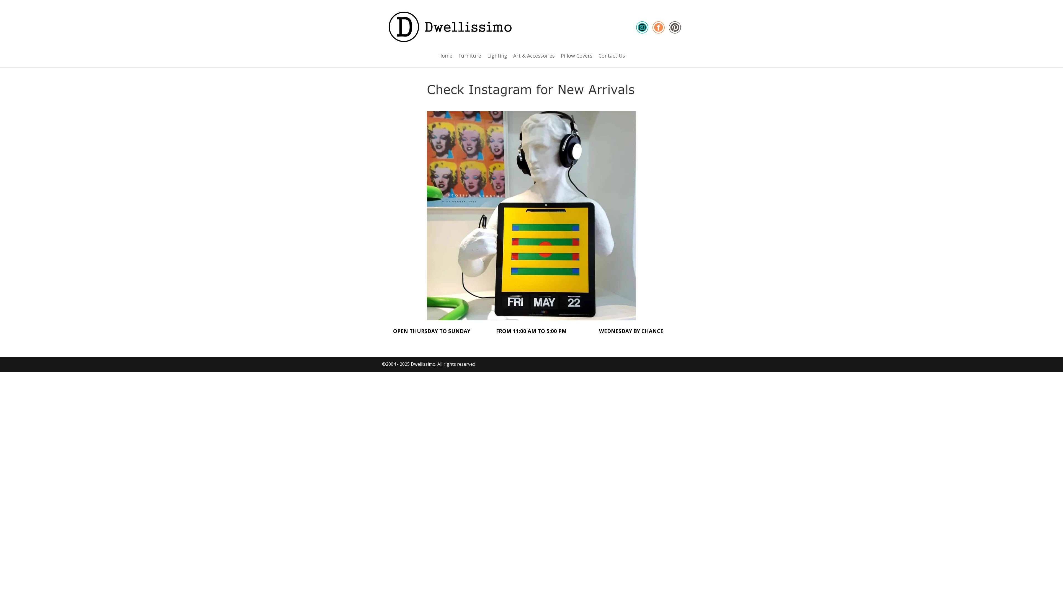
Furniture (469, 56)
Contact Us (611, 56)
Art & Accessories (534, 56)
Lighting (497, 56)
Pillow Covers (576, 56)
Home (445, 56)
